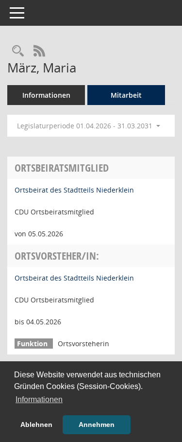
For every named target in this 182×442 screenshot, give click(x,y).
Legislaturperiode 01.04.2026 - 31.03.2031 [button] (85, 125)
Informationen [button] (39, 399)
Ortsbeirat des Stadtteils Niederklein (74, 189)
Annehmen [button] (97, 424)
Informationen (46, 95)
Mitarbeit (126, 95)
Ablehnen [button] (36, 424)
